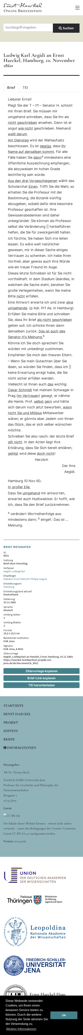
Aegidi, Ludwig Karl (14, 571)
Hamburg (8, 587)
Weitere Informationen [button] (21, 1029)
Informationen (21, 748)
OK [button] (64, 1015)
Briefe (9, 739)
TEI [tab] (25, 87)
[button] (77, 7)
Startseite (13, 706)
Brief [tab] (11, 87)
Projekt (10, 722)
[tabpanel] (41, 312)
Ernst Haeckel (17, 714)
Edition (10, 731)
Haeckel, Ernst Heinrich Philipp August (25, 579)
